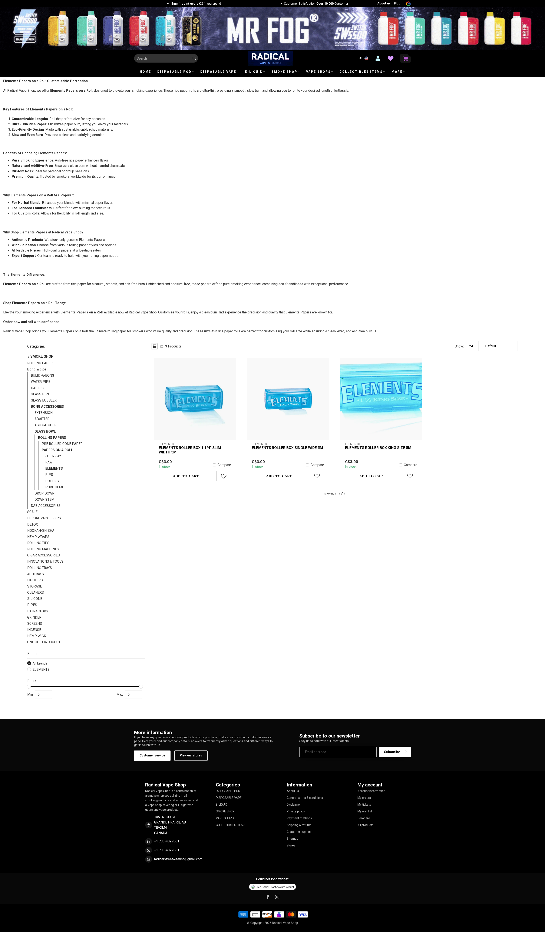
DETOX (32, 524)
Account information (371, 791)
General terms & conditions (305, 797)
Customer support (299, 831)
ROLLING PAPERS (52, 438)
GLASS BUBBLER (44, 400)
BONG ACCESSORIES (47, 407)
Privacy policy (296, 811)
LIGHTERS (35, 580)
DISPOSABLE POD (174, 71)
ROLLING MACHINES (43, 549)
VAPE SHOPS (318, 71)
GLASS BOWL (45, 431)
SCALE (32, 512)
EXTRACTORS (37, 611)
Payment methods (299, 818)
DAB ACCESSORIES (45, 506)
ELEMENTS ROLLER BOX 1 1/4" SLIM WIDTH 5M (190, 450)
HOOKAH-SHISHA (40, 531)
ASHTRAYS (35, 574)
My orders (364, 797)
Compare (224, 465)
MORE (397, 71)
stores (291, 845)
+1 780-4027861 (166, 841)
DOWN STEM (44, 499)
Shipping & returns (299, 825)
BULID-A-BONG (42, 375)
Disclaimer (294, 804)
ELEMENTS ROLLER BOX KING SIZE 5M (378, 448)
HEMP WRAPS (38, 537)
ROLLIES (52, 481)
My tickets (364, 804)
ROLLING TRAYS (39, 568)
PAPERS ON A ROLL (57, 450)
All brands (40, 663)
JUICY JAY (53, 456)
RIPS (49, 475)
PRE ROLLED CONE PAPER (62, 444)
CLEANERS (35, 592)
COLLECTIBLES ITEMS (361, 71)
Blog (397, 3)
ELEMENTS (54, 468)
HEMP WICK (36, 636)
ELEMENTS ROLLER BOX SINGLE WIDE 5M (287, 448)
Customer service (152, 755)
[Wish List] (390, 58)
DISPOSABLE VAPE (218, 71)
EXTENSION (43, 413)
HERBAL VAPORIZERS (44, 518)
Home (145, 71)
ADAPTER (41, 419)
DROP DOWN (44, 493)
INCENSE (34, 630)
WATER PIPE (40, 382)
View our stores (191, 755)
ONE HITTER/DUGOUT (43, 642)
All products (365, 825)
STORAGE (34, 586)
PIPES (32, 605)
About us (384, 3)
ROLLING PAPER (40, 363)
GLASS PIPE (40, 394)
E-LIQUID (254, 71)
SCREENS (34, 624)
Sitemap (292, 838)
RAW (48, 462)
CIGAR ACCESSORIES (43, 555)
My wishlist (364, 811)
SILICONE (34, 599)
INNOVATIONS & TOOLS (45, 561)
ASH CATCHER (45, 425)
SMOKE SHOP (284, 71)
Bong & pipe (36, 369)
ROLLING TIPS (38, 543)
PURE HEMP (54, 487)
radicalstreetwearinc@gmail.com (178, 859)
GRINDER (34, 617)
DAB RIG (37, 388)
